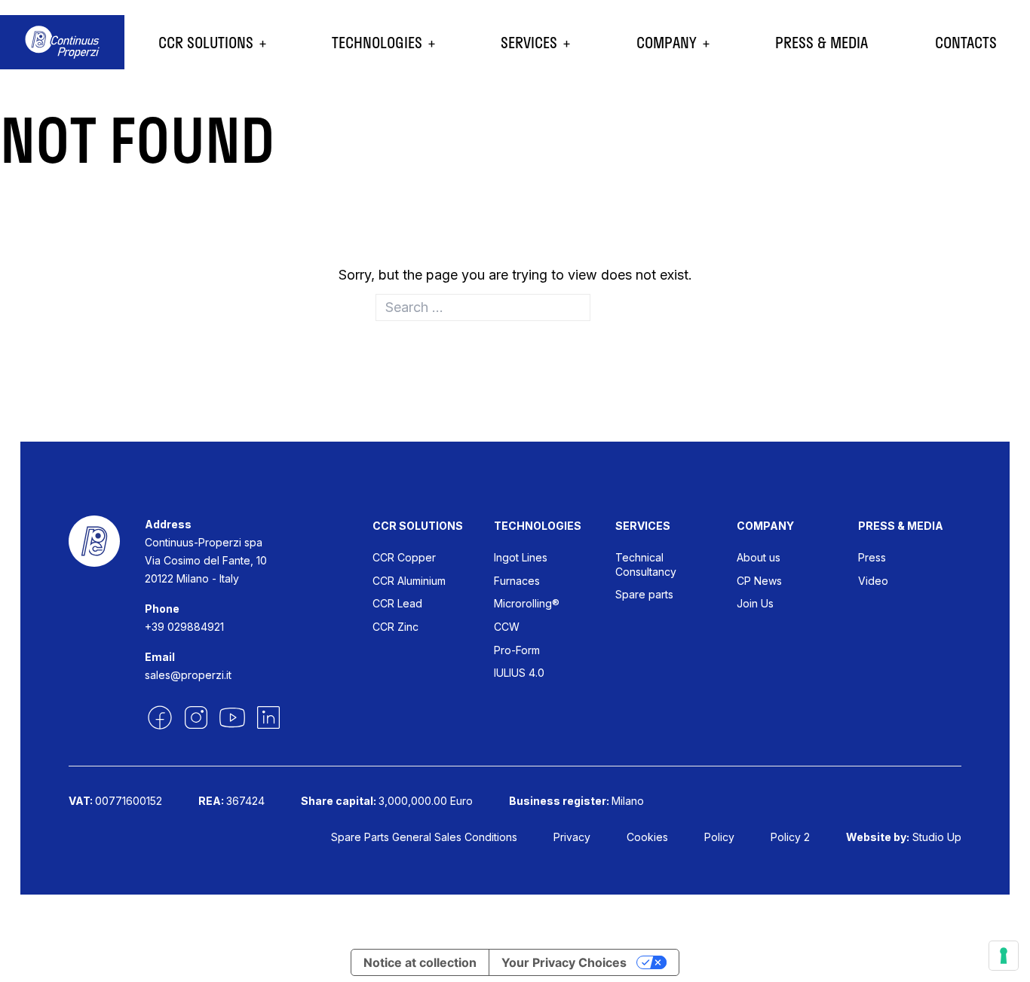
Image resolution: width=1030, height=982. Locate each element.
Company (666, 42)
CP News (759, 580)
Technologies (377, 42)
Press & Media (821, 42)
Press (872, 557)
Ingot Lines (520, 557)
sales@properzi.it (188, 674)
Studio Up (936, 837)
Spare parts (644, 594)
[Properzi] (62, 42)
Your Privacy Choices (564, 962)
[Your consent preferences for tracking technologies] (1003, 955)
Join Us (755, 603)
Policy (719, 837)
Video (873, 580)
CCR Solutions (205, 42)
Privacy (571, 837)
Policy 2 (790, 837)
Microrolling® (526, 603)
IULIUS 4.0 (519, 672)
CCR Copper (404, 557)
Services (529, 42)
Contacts (966, 42)
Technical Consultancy (645, 564)
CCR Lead (397, 603)
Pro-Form (517, 650)
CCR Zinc (395, 626)
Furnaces (517, 580)
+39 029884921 (184, 626)
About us (758, 557)
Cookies (647, 837)
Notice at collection (420, 962)
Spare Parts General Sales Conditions (424, 837)
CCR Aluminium (409, 580)
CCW (507, 626)
